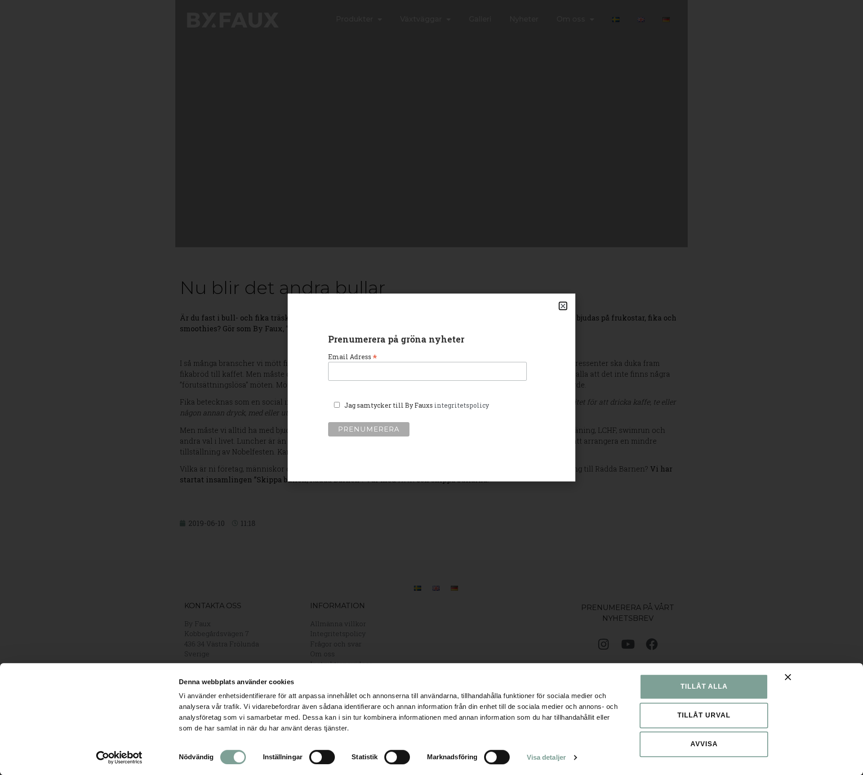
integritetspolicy (461, 405)
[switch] (322, 757)
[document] (431, 387)
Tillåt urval (703, 715)
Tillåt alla (704, 686)
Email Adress (352, 356)
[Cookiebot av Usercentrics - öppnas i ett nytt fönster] (119, 757)
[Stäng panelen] (788, 677)
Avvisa (704, 744)
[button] (563, 306)
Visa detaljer (546, 757)
